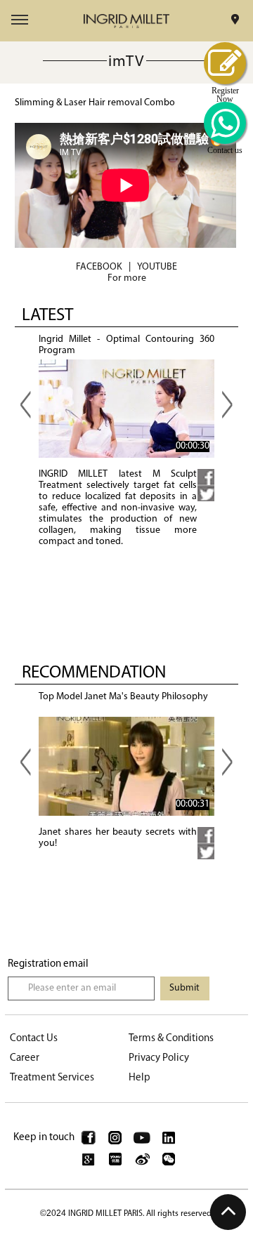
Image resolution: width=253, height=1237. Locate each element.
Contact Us (34, 1038)
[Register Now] (225, 63)
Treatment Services (52, 1078)
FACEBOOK (99, 267)
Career (24, 1058)
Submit (184, 988)
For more (127, 278)
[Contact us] (225, 123)
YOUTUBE (157, 267)
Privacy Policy (159, 1058)
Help (139, 1078)
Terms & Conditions (171, 1038)
